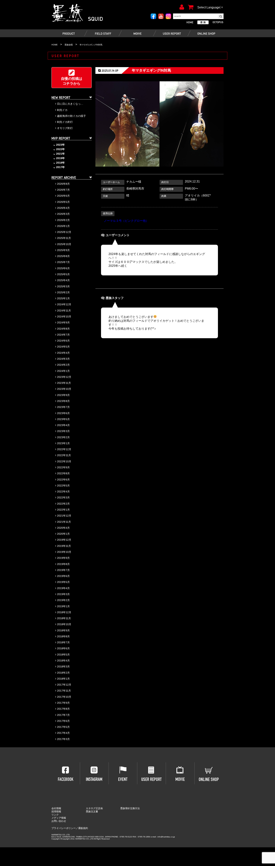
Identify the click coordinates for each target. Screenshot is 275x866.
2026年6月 (63, 195)
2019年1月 (63, 606)
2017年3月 (63, 739)
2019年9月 (63, 557)
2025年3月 (63, 286)
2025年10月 (64, 244)
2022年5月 (63, 485)
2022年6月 (63, 479)
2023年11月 (64, 382)
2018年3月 (63, 666)
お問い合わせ (58, 821)
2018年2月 (63, 672)
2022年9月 (63, 467)
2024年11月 (64, 310)
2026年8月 (63, 183)
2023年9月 (63, 395)
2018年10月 (64, 624)
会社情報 (56, 808)
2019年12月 (64, 539)
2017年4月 (63, 732)
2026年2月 (63, 220)
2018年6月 (63, 648)
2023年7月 (63, 407)
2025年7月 (63, 262)
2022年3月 (63, 497)
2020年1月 (63, 533)
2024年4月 (63, 352)
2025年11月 (64, 238)
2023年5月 (63, 419)
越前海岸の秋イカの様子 (71, 115)
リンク (55, 814)
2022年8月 (63, 473)
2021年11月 (64, 521)
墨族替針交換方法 (130, 808)
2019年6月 (63, 576)
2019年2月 (63, 600)
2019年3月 (63, 594)
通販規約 (83, 828)
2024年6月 (63, 340)
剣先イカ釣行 (65, 121)
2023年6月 (63, 413)
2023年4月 (63, 425)
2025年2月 (63, 292)
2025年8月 (63, 256)
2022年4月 (63, 491)
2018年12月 (64, 612)
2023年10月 (64, 388)
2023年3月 (63, 431)
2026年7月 (63, 189)
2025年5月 (63, 274)
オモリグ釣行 (65, 128)
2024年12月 (64, 304)
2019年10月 (64, 551)
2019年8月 (63, 564)
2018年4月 (63, 660)
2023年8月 (63, 401)
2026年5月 (63, 201)
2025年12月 (64, 232)
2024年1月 (63, 370)
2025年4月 (63, 280)
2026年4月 (63, 207)
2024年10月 (64, 316)
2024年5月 (63, 346)
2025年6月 (63, 268)
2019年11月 (64, 545)
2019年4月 (63, 588)
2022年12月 (64, 449)
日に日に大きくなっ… (70, 103)
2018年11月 (64, 618)
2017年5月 (63, 726)
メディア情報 (58, 817)
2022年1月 (63, 509)
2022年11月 (64, 455)
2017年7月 (63, 714)
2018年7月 (63, 642)
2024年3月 (63, 358)
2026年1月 (63, 226)
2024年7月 (63, 334)
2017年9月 (63, 702)
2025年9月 (63, 250)
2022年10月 (64, 461)
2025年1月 (63, 298)
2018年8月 (63, 636)
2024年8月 (63, 328)
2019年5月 (63, 582)
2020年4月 (63, 527)
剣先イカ (62, 109)
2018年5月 (63, 654)
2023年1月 (63, 443)
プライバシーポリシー (63, 828)
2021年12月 (64, 515)
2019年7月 (63, 570)
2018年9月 (63, 630)
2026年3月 (63, 213)
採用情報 (56, 811)
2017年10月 (64, 696)
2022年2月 (63, 503)
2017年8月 (63, 708)
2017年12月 (64, 684)
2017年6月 (63, 720)
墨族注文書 (92, 811)
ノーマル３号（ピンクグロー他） (126, 220)
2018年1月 (63, 678)
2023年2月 (63, 437)
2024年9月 (63, 322)
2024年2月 (63, 364)
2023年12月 (64, 376)
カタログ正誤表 (94, 808)
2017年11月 (64, 690)
